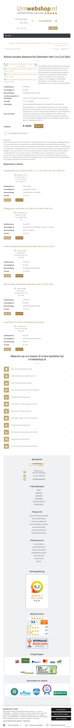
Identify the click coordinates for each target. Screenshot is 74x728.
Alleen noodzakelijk (61, 718)
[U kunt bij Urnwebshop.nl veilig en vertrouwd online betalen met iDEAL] (17, 663)
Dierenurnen (39, 499)
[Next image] (35, 65)
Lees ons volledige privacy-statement (12, 720)
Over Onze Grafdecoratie (38, 521)
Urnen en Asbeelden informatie (39, 524)
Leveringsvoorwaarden (39, 550)
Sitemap (38, 561)
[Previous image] (6, 65)
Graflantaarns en (39, 501)
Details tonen (26, 720)
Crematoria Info (39, 558)
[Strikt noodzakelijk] (4, 725)
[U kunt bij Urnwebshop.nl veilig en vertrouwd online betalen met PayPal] (36, 663)
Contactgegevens (39, 544)
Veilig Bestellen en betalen (38, 552)
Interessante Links (38, 555)
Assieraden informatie (38, 527)
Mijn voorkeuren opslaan (61, 714)
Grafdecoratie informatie (38, 533)
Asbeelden (39, 493)
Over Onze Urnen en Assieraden (39, 515)
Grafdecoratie (39, 504)
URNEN (18, 43)
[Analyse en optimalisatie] (26, 725)
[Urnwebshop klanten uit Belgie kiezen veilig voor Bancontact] (59, 663)
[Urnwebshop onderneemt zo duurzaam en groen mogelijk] (60, 695)
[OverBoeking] (27, 674)
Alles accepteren (61, 709)
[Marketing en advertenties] (47, 725)
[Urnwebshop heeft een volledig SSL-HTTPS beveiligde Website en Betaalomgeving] (46, 674)
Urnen (39, 490)
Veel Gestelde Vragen (39, 547)
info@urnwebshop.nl (39, 479)
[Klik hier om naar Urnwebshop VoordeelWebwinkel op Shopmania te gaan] (36, 695)
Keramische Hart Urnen (31, 43)
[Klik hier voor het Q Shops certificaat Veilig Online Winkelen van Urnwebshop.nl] (14, 695)
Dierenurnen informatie (39, 530)
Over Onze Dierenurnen (39, 518)
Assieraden (38, 496)
